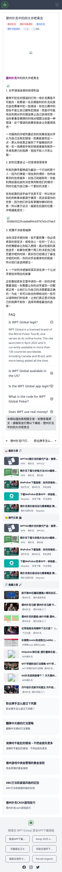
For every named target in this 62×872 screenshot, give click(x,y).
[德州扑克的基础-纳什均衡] (11, 619)
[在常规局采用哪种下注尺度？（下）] (11, 630)
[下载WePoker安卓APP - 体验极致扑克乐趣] (11, 496)
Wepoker (25, 499)
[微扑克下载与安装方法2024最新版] (11, 473)
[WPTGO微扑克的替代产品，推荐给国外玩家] (11, 461)
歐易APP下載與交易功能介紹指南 (19, 839)
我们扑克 (25, 487)
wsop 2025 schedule (46, 839)
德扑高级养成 (39, 597)
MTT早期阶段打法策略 (32, 668)
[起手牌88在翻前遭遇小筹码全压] (11, 595)
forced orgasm (44, 858)
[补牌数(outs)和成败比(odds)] (11, 642)
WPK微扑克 (27, 656)
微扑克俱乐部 (27, 511)
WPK (23, 463)
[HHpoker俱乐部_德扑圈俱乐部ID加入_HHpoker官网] (11, 654)
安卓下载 (36, 499)
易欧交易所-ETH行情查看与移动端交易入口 (19, 858)
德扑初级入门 (39, 609)
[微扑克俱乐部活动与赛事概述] (11, 508)
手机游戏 (47, 487)
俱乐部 (40, 475)
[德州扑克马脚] (11, 607)
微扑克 (31, 463)
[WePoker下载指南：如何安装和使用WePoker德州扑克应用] (11, 484)
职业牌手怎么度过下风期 (43, 441)
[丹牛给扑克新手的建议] (11, 689)
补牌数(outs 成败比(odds (33, 645)
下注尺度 (26, 633)
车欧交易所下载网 (45, 848)
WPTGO (40, 463)
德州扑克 (11, 78)
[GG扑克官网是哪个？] (11, 677)
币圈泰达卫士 (17, 848)
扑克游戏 (47, 499)
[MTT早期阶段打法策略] (11, 666)
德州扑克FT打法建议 (18, 441)
